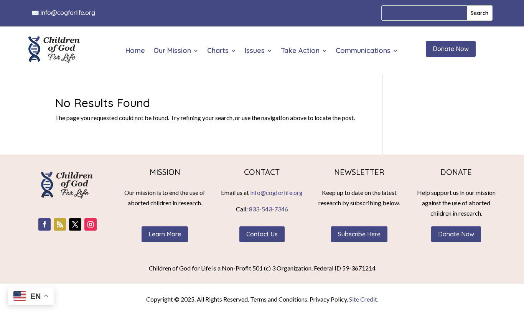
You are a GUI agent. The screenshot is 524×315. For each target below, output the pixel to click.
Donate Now (451, 49)
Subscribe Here (359, 234)
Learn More (164, 234)
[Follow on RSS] (60, 224)
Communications (363, 51)
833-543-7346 (268, 209)
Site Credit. (363, 299)
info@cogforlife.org (68, 12)
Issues (255, 51)
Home (135, 51)
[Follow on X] (75, 224)
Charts (218, 51)
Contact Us (262, 234)
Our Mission (172, 51)
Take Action (300, 51)
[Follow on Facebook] (44, 224)
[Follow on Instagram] (90, 224)
